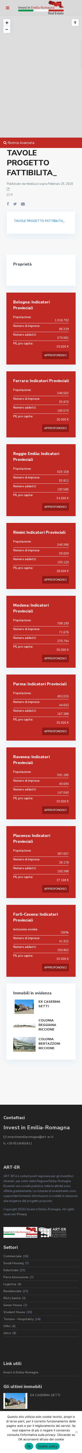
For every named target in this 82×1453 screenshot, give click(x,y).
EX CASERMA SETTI (45, 1395)
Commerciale (12, 1256)
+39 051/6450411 (19, 1143)
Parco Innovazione (15, 1277)
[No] (76, 1432)
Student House (14, 1312)
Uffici (6, 1326)
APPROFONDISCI (55, 355)
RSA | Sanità (11, 1298)
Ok (29, 1446)
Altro (7, 1333)
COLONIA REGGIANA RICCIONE (47, 1025)
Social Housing (13, 1263)
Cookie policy (47, 1446)
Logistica (9, 1284)
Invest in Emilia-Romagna (20, 1372)
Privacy (22, 1214)
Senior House (12, 1305)
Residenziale (12, 1291)
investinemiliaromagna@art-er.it (31, 1137)
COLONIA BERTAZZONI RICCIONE (49, 1043)
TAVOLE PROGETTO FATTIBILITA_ (39, 221)
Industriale (10, 1270)
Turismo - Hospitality (18, 1319)
